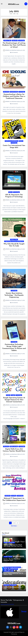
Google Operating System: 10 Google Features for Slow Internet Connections (14, 400)
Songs (24, 611)
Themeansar (14, 634)
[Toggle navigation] (2, 4)
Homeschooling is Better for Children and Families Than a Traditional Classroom (14, 96)
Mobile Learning (13, 446)
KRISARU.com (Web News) (11, 50)
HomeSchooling (13, 91)
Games (21, 141)
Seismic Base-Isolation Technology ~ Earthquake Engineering (14, 295)
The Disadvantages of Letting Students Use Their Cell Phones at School (14, 45)
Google (12, 395)
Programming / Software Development (14, 241)
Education (14, 40)
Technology (21, 40)
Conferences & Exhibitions (11, 141)
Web (12, 570)
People (5, 556)
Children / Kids (7, 40)
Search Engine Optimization (10, 569)
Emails (8, 395)
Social (10, 556)
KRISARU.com (13, 4)
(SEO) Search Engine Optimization (12, 567)
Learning (14, 495)
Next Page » (14, 525)
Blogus (21, 632)
